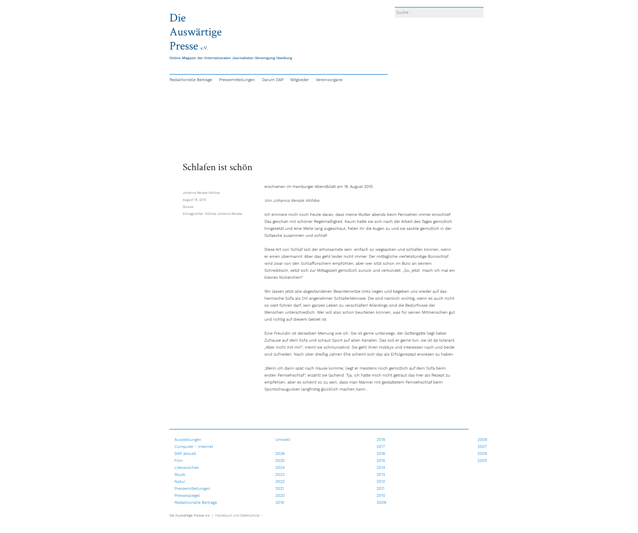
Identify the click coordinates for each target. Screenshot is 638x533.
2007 (482, 446)
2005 (482, 460)
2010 (381, 495)
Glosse (188, 207)
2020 (280, 495)
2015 (381, 460)
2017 (381, 446)
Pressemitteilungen (237, 80)
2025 (280, 460)
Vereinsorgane (329, 80)
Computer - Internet (193, 446)
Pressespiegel (187, 495)
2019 (279, 502)
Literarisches (186, 467)
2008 (482, 439)
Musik (179, 474)
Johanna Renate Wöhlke (201, 193)
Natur (179, 481)
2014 (381, 467)
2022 (280, 481)
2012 (381, 481)
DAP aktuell (185, 453)
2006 (482, 453)
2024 (280, 467)
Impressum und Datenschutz (237, 516)
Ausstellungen (187, 439)
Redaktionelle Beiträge (190, 80)
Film (178, 460)
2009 (381, 502)
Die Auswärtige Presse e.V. (189, 516)
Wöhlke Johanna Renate (223, 214)
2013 (381, 474)
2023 (280, 474)
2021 (279, 488)
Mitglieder (299, 80)
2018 (381, 439)
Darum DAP (272, 80)
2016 (381, 453)
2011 (380, 488)
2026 (280, 453)
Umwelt (282, 439)
